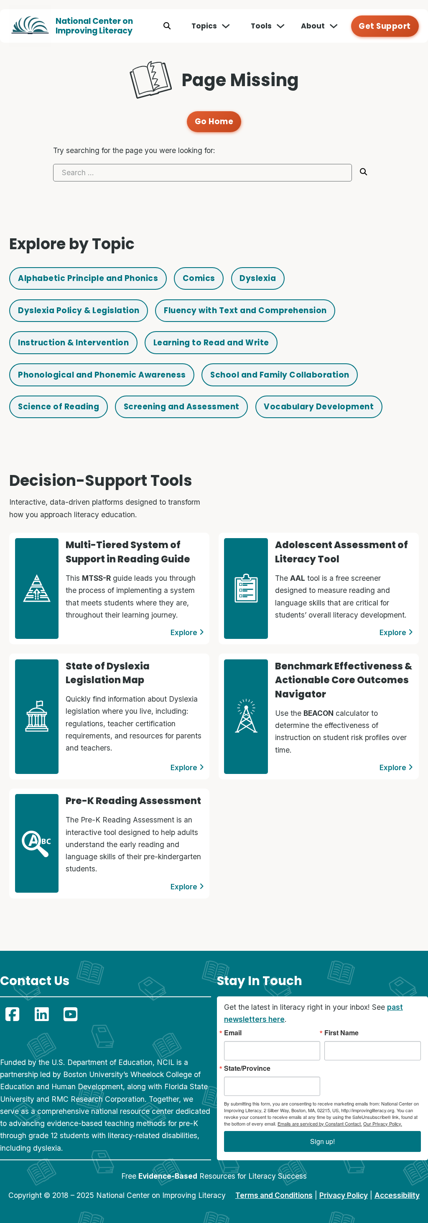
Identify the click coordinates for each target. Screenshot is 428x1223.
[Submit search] (363, 172)
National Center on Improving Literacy (94, 26)
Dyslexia (257, 278)
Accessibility (397, 1195)
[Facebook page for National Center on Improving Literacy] (12, 1014)
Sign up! (322, 1141)
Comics (199, 278)
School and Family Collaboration (279, 374)
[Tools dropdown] (280, 26)
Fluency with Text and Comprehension (245, 310)
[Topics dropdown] (225, 26)
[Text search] (167, 26)
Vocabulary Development (319, 406)
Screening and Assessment (181, 406)
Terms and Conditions (274, 1195)
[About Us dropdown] (333, 26)
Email (233, 1032)
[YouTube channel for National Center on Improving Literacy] (70, 1014)
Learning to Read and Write (211, 342)
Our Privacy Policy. (382, 1123)
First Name (341, 1032)
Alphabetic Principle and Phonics (88, 278)
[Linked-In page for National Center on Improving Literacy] (41, 1014)
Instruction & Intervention (73, 342)
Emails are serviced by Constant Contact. (320, 1123)
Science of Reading (58, 406)
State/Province (247, 1068)
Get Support (385, 26)
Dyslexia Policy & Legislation (79, 310)
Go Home (214, 121)
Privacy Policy (343, 1195)
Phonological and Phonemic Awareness (102, 374)
